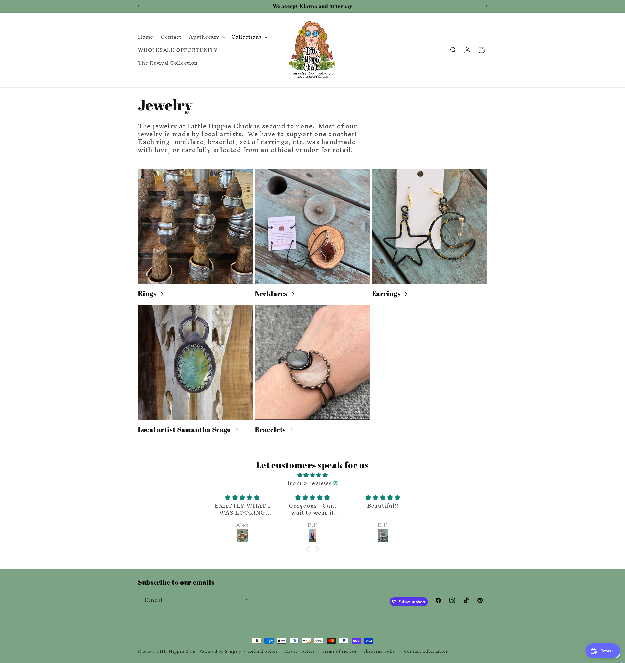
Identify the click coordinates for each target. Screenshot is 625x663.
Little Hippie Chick (176, 651)
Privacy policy (299, 651)
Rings (147, 293)
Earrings (386, 293)
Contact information (426, 651)
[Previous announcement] (138, 6)
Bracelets (270, 429)
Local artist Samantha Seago (184, 429)
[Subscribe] (245, 600)
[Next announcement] (486, 6)
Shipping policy (380, 651)
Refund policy (263, 651)
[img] (312, 475)
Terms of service (339, 651)
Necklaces (271, 293)
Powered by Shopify (220, 651)
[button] (206, 36)
